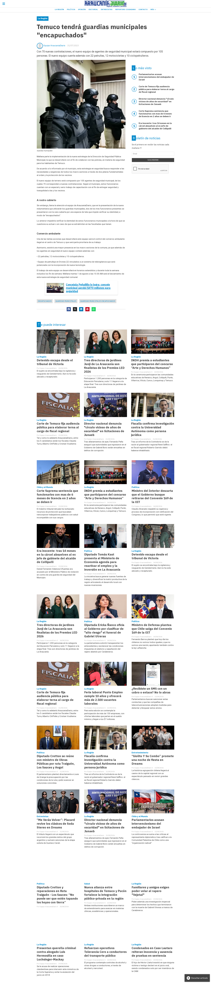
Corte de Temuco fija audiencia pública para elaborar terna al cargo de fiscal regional (58, 427)
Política (71, 9)
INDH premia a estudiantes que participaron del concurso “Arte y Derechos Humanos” (152, 364)
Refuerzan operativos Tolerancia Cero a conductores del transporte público (105, 952)
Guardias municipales (65, 301)
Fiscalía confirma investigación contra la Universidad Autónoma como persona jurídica (152, 429)
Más (153, 9)
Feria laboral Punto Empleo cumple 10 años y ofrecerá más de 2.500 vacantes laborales (103, 698)
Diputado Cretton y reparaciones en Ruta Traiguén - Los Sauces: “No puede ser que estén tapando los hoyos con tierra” (57, 894)
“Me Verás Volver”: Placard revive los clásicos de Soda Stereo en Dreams (56, 823)
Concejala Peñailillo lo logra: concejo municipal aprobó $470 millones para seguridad (88, 288)
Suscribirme (153, 160)
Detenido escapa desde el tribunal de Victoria (55, 362)
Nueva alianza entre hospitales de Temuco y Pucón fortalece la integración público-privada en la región (105, 893)
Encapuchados (45, 301)
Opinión (82, 9)
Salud (87, 883)
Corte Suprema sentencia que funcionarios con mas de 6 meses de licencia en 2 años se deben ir (57, 496)
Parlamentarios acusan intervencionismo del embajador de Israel (148, 823)
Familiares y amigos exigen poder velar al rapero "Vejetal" (150, 891)
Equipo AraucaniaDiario (54, 45)
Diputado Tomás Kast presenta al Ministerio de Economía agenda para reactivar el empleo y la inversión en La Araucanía (102, 562)
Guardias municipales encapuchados (97, 301)
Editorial (93, 9)
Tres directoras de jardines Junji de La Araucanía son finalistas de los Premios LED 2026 (104, 365)
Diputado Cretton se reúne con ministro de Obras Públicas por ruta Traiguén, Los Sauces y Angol (56, 761)
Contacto (143, 9)
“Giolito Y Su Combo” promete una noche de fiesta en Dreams (153, 760)
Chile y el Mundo (45, 487)
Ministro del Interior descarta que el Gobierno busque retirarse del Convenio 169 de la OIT (152, 496)
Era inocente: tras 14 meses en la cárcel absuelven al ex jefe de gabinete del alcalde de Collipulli (56, 556)
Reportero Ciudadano (125, 9)
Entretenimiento (140, 752)
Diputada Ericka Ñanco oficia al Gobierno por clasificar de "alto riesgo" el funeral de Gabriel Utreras (104, 630)
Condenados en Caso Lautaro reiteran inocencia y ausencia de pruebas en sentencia (152, 952)
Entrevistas (106, 9)
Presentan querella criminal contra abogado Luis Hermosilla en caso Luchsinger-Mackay (56, 953)
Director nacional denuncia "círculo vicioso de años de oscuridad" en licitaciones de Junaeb (104, 429)
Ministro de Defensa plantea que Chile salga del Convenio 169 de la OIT (152, 628)
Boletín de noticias (146, 138)
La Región (59, 9)
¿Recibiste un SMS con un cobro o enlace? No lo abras (151, 690)
